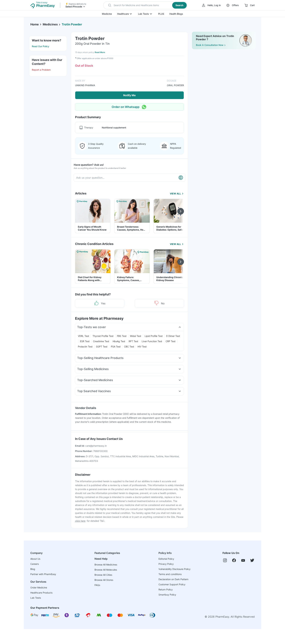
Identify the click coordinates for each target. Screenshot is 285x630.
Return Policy (165, 589)
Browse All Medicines (106, 564)
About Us (35, 558)
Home (34, 24)
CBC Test (129, 346)
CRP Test (170, 341)
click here (80, 520)
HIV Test (142, 346)
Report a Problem (41, 69)
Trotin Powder (72, 24)
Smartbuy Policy (167, 594)
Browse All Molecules (106, 569)
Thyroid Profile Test (103, 336)
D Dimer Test (173, 336)
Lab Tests (143, 13)
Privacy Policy (166, 563)
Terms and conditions (170, 574)
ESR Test (85, 341)
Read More (100, 52)
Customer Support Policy (171, 584)
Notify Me (129, 95)
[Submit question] (180, 177)
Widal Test (135, 336)
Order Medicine (38, 587)
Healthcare (123, 13)
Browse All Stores (104, 580)
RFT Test (133, 341)
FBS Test (122, 336)
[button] (145, 5)
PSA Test (116, 346)
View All (175, 193)
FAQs (97, 585)
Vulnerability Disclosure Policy (174, 569)
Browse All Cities (103, 574)
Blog (32, 569)
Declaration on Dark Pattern (173, 579)
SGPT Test (101, 346)
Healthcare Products (41, 592)
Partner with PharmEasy (43, 574)
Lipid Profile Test (154, 336)
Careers (34, 563)
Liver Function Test (152, 341)
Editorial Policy (166, 558)
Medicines (50, 24)
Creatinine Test (101, 341)
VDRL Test (83, 336)
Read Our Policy (40, 46)
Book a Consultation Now (209, 45)
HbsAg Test (119, 341)
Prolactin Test (85, 346)
